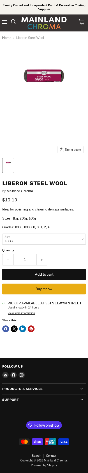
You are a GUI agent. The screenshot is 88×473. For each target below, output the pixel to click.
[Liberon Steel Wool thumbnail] (8, 165)
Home (6, 38)
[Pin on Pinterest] (31, 328)
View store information (21, 313)
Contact (51, 455)
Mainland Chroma (20, 191)
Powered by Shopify (44, 465)
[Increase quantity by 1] (42, 259)
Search (36, 455)
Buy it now (44, 289)
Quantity (8, 250)
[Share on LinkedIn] (22, 328)
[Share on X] (14, 328)
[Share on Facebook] (5, 328)
